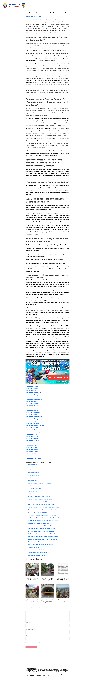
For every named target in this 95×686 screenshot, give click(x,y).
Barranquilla (55, 12)
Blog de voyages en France (31, 669)
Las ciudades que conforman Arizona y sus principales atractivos (43, 520)
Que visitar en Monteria (32, 440)
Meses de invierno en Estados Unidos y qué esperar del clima (42, 541)
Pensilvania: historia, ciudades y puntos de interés (40, 523)
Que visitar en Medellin (32, 388)
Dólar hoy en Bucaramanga (34, 493)
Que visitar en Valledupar (33, 456)
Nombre (28, 622)
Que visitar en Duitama (32, 429)
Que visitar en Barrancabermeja (35, 425)
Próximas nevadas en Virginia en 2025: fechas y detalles (41, 501)
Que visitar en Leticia (32, 436)
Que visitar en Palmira (32, 414)
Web (26, 635)
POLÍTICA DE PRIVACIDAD (46, 662)
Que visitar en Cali (31, 390)
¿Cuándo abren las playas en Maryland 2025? (38, 552)
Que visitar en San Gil (32, 449)
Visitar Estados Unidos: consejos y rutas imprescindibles (45, 671)
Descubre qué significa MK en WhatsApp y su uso (39, 496)
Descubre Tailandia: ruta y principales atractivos (40, 675)
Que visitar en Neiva (31, 401)
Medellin (47, 12)
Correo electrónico (31, 629)
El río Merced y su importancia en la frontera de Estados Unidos (43, 533)
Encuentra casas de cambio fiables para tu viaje (43, 672)
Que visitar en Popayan (32, 445)
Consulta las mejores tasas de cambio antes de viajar (37, 670)
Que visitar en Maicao (32, 438)
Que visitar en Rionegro (32, 405)
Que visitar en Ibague (32, 410)
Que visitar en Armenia (32, 423)
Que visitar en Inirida (31, 434)
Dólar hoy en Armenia (33, 485)
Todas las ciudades (33, 12)
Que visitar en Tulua (31, 453)
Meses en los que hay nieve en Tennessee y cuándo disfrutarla (42, 509)
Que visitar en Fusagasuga (33, 432)
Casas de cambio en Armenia (34, 488)
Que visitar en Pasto (31, 443)
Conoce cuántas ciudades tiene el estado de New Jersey (41, 504)
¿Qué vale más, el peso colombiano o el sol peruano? (40, 483)
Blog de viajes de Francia (31, 668)
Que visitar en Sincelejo (32, 451)
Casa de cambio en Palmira (34, 467)
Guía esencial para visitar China (60, 672)
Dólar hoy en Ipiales (32, 480)
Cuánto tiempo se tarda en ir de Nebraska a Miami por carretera (43, 536)
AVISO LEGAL (47, 655)
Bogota (42, 12)
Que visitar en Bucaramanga (34, 399)
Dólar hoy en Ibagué (32, 477)
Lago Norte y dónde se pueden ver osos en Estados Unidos (42, 528)
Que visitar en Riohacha (32, 447)
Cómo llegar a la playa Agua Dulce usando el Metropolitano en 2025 (44, 507)
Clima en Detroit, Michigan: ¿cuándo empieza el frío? (40, 544)
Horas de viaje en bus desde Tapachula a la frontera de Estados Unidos (44, 515)
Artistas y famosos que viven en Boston (37, 512)
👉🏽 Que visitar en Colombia (33, 16)
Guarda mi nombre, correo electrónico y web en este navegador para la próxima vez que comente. (45, 642)
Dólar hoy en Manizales (33, 472)
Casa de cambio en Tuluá (33, 475)
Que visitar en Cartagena (33, 395)
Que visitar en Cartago (32, 419)
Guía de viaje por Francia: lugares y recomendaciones (37, 674)
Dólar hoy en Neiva (32, 464)
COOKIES (39, 662)
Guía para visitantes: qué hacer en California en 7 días (40, 525)
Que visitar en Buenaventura (34, 416)
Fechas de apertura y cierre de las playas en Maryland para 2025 (43, 539)
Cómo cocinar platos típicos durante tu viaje (57, 669)
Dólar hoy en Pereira (32, 491)
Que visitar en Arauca (32, 427)
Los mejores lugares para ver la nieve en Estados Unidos (41, 531)
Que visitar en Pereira (32, 408)
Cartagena (62, 12)
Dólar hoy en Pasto (32, 469)
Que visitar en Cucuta (32, 397)
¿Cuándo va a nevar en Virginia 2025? (37, 549)
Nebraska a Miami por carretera (35, 547)
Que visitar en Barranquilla (33, 392)
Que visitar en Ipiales (32, 403)
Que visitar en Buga (31, 421)
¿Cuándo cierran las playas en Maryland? (37, 555)
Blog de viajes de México (43, 669)
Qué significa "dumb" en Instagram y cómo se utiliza (40, 499)
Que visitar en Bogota (32, 386)
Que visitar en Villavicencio (33, 458)
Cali (51, 12)
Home (27, 12)
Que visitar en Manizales (33, 412)
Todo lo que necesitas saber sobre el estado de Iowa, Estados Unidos (44, 517)
